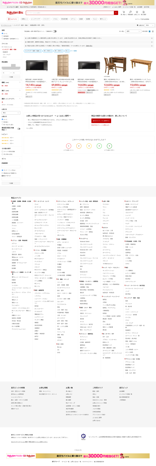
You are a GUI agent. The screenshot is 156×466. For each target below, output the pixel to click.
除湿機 (14, 268)
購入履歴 (68, 400)
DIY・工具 (106, 337)
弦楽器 (59, 267)
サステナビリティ (87, 461)
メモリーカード (39, 233)
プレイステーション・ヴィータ (89, 258)
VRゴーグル (60, 235)
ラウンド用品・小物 (131, 221)
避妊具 (82, 292)
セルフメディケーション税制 (19, 442)
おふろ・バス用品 (108, 279)
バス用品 (128, 258)
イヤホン (55, 19)
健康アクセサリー (85, 350)
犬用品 (105, 302)
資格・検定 (60, 334)
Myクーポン (69, 403)
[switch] (18, 129)
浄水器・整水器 (16, 321)
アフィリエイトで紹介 (99, 414)
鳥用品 (105, 313)
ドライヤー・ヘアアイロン (42, 293)
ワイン (105, 207)
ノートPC (37, 256)
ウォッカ (105, 218)
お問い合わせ (96, 420)
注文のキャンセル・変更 (100, 400)
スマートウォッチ (130, 281)
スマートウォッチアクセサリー (66, 228)
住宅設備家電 (15, 234)
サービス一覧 (65, 461)
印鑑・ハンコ (129, 247)
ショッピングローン (17, 397)
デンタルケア (38, 311)
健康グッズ (83, 348)
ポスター (59, 340)
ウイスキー (106, 204)
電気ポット (15, 300)
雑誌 (58, 307)
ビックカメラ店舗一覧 (129, 7)
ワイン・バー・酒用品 (86, 232)
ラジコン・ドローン (108, 244)
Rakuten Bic (15, 13)
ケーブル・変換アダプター (65, 217)
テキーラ (105, 223)
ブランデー (106, 221)
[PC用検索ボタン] (116, 13)
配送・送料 (96, 391)
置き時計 (128, 279)
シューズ (128, 215)
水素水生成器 (15, 323)
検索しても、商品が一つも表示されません (40, 125)
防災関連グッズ (107, 345)
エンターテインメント (63, 287)
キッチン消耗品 (84, 215)
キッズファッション (108, 270)
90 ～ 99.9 (5, 86)
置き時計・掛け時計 (131, 338)
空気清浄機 (64, 19)
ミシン (14, 228)
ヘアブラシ (38, 296)
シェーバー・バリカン (41, 299)
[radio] (2, 33)
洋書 (58, 329)
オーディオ (38, 207)
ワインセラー (15, 305)
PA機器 (59, 245)
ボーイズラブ (61, 318)
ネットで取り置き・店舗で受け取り (21, 406)
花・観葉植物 (106, 358)
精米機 (14, 282)
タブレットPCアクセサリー (65, 214)
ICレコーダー (38, 228)
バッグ (127, 291)
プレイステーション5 (86, 244)
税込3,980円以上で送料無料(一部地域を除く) (33, 7)
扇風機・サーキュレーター (19, 263)
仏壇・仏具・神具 (130, 373)
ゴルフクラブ (129, 212)
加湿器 (14, 265)
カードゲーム (106, 250)
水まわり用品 (84, 234)
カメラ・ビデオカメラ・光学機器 (44, 210)
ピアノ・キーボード (63, 242)
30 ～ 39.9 (5, 94)
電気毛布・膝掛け (17, 254)
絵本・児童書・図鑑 (63, 285)
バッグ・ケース (129, 218)
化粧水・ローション (85, 313)
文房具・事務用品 (130, 244)
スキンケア (83, 310)
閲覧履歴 (68, 397)
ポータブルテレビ (40, 231)
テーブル (128, 317)
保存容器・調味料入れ (86, 212)
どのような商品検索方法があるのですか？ (40, 122)
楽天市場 (146, 7)
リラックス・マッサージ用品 (88, 353)
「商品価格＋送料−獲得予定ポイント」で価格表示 (37, 31)
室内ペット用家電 (108, 327)
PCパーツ (37, 283)
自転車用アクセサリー (131, 210)
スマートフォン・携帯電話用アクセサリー (66, 210)
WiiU (81, 266)
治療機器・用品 (84, 287)
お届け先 (4, 109)
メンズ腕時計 (129, 270)
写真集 (59, 337)
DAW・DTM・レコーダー (64, 247)
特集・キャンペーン (45, 391)
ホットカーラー (39, 308)
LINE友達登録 (97, 411)
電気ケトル (15, 302)
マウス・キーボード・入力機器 (43, 278)
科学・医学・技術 (62, 323)
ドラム (59, 253)
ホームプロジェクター (41, 220)
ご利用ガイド (106, 7)
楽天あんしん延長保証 (17, 394)
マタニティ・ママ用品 (109, 276)
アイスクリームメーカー (19, 329)
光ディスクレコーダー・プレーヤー (44, 216)
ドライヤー (46, 19)
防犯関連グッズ (129, 364)
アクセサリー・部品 (40, 236)
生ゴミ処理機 (15, 326)
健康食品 (82, 345)
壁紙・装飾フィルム (131, 341)
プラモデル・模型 (108, 239)
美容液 (82, 319)
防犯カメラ (106, 342)
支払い (94, 394)
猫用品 (105, 299)
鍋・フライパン (84, 204)
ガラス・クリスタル (7, 104)
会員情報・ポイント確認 (73, 406)
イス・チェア (129, 323)
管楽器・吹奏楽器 (62, 250)
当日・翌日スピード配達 (18, 391)
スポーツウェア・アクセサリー (134, 234)
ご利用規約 (122, 400)
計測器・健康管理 (85, 342)
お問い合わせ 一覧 (76, 461)
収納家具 (128, 330)
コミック (59, 282)
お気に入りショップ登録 (100, 403)
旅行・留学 (60, 290)
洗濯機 (88, 19)
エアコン (73, 19)
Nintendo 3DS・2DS (86, 250)
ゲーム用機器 (38, 281)
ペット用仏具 (106, 324)
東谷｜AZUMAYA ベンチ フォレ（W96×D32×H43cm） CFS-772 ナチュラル (141, 82)
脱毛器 (36, 306)
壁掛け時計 (128, 276)
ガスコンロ (15, 297)
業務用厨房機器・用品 (86, 226)
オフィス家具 (129, 352)
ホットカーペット (17, 249)
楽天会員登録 (145, 19)
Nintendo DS (83, 272)
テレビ (95, 19)
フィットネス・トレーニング (133, 226)
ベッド (127, 309)
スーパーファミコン (85, 277)
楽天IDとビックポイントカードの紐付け (77, 414)
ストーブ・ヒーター (17, 246)
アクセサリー (61, 258)
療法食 (105, 330)
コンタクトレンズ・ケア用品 (88, 295)
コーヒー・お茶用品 (85, 229)
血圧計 (36, 336)
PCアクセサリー (39, 258)
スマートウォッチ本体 (63, 225)
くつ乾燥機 (15, 220)
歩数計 (36, 331)
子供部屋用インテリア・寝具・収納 (135, 326)
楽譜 (58, 296)
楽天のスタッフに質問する (101, 121)
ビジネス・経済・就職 (63, 299)
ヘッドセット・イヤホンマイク (66, 222)
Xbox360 (82, 255)
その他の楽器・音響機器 (64, 275)
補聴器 (36, 322)
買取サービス (15, 409)
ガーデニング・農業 (108, 350)
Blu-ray (59, 347)
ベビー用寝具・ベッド (109, 281)
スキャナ (37, 267)
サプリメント (84, 337)
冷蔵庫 (81, 19)
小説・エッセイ (61, 315)
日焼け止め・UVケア (86, 327)
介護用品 (82, 298)
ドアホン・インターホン (110, 339)
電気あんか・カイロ (17, 257)
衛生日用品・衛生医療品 (87, 290)
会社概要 (139, 7)
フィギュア (106, 241)
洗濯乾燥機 (15, 211)
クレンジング (84, 316)
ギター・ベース (61, 256)
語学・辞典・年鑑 (62, 321)
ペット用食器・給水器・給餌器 (112, 316)
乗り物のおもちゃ (108, 236)
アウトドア (128, 232)
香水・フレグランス (85, 330)
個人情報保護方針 (124, 397)
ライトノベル (61, 332)
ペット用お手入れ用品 (109, 305)
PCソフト (37, 286)
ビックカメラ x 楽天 (12, 7)
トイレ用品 (128, 261)
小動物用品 (106, 310)
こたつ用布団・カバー (131, 349)
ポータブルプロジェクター (42, 246)
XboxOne (82, 252)
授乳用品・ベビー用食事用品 (111, 284)
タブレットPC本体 (62, 207)
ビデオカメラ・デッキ (41, 222)
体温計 (36, 339)
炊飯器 (14, 280)
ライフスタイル (61, 304)
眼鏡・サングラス (130, 237)
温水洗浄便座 (38, 325)
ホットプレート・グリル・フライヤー (21, 293)
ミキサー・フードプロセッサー (21, 308)
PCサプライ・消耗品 (41, 270)
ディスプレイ (38, 261)
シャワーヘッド (39, 317)
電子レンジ (103, 19)
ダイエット (83, 339)
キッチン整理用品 (85, 218)
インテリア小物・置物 (131, 355)
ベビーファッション (108, 273)
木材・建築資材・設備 (109, 348)
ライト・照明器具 (17, 236)
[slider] (2, 69)
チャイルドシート (108, 290)
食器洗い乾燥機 (16, 318)
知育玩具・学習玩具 (108, 233)
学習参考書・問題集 (63, 312)
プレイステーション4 (86, 247)
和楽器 (59, 270)
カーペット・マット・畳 (132, 335)
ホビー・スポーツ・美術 (64, 293)
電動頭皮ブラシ (39, 314)
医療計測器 (83, 301)
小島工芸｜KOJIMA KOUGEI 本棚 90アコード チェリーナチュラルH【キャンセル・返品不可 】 (63, 82)
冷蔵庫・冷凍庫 (16, 206)
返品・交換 (96, 397)
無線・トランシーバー (41, 239)
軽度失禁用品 (84, 303)
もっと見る (29, 128)
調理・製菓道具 (84, 207)
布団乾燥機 (15, 217)
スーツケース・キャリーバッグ (134, 288)
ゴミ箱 (127, 347)
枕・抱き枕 (128, 306)
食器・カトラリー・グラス (87, 210)
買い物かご (69, 391)
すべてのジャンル (6, 25)
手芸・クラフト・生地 (131, 255)
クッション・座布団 (131, 314)
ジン (104, 210)
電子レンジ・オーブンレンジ (20, 277)
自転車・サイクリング (131, 204)
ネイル (82, 321)
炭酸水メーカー (16, 315)
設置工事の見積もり (17, 403)
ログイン (137, 19)
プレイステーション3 (86, 261)
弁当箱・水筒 (84, 221)
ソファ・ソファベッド (131, 312)
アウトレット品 (129, 362)
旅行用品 (128, 294)
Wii (81, 269)
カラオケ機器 (61, 272)
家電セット (25, 19)
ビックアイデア (35, 19)
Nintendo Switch (84, 241)
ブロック (105, 261)
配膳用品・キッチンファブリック (89, 223)
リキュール (106, 215)
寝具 (126, 301)
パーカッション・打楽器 (64, 261)
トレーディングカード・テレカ (112, 255)
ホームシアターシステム (42, 225)
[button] (4, 66)
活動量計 (37, 328)
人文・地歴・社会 (62, 310)
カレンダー (60, 301)
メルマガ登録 (96, 409)
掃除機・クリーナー (17, 222)
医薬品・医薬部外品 (85, 284)
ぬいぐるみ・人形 (108, 230)
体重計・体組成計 (40, 333)
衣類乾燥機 (15, 214)
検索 (11, 77)
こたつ (14, 251)
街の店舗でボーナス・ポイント (48, 394)
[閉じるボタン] (152, 38)
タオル (127, 263)
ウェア (127, 223)
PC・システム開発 (62, 326)
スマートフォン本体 (63, 204)
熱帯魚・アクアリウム (109, 308)
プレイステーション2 (86, 263)
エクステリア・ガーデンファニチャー (112, 354)
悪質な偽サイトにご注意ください (38, 442)
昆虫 (104, 321)
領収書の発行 (96, 406)
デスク (127, 320)
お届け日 (4, 116)
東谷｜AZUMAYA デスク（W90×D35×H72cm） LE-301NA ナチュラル (115, 82)
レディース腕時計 (130, 273)
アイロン (14, 225)
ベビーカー (106, 287)
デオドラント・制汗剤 (86, 324)
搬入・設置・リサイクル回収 (19, 400)
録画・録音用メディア (41, 212)
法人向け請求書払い (71, 411)
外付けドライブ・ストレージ (43, 275)
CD (58, 350)
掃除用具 (128, 250)
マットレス (128, 303)
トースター (15, 285)
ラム (104, 212)
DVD (58, 352)
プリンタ (37, 264)
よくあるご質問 (116, 7)
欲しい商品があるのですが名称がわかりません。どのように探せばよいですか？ (51, 120)
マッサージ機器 (39, 320)
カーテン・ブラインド (131, 333)
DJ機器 (59, 264)
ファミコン (83, 274)
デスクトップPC (39, 253)
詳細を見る (89, 46)
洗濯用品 (128, 252)
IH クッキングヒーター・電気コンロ (21, 311)
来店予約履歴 (70, 409)
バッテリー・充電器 (63, 220)
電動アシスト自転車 (131, 207)
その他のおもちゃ (108, 263)
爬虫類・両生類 (107, 319)
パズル (105, 247)
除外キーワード (6, 176)
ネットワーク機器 (40, 272)
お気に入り (69, 394)
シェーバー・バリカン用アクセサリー (44, 302)
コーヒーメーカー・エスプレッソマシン (21, 289)
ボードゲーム (106, 252)
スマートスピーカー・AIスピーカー (44, 242)
